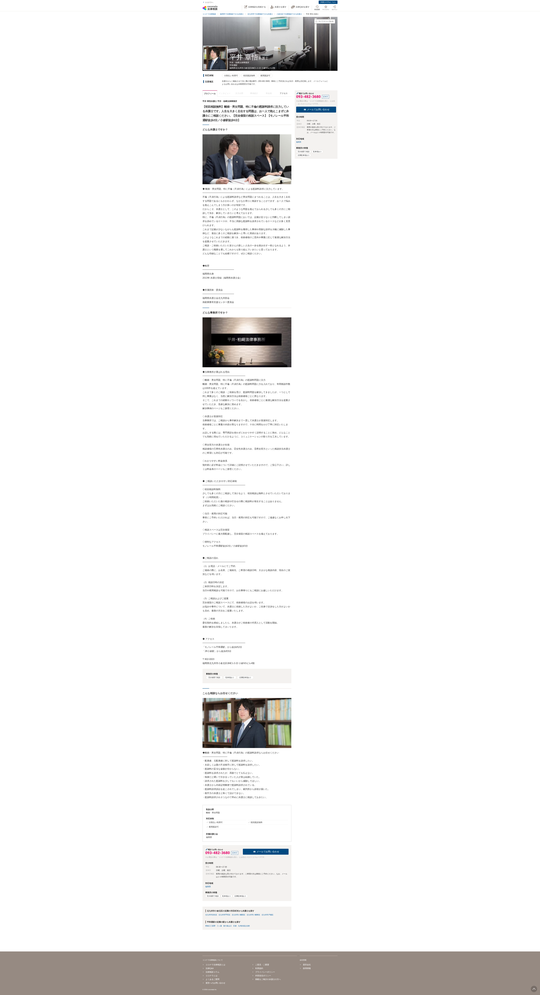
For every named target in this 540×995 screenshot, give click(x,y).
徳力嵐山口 (227, 926)
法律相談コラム (212, 972)
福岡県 (208, 887)
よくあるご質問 (212, 979)
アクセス (284, 93)
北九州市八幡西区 (238, 915)
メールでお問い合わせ (268, 851)
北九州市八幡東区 (253, 915)
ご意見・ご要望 (262, 965)
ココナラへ (209, 2)
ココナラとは (211, 975)
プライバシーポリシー (265, 972)
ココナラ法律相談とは (215, 965)
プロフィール (210, 93)
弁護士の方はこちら (328, 2)
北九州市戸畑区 (267, 915)
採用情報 (307, 968)
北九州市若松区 (211, 915)
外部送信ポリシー (263, 975)
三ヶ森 (219, 926)
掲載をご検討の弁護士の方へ (268, 979)
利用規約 (259, 968)
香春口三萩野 (210, 926)
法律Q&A (210, 968)
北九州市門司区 (224, 915)
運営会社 (307, 965)
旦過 (235, 926)
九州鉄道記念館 (244, 926)
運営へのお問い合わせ (215, 983)
